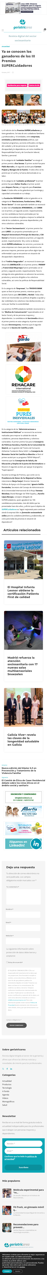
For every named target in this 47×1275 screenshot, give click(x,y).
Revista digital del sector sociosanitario (23, 38)
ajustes (22, 1267)
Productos (6, 1084)
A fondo (5, 1091)
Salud (4, 1105)
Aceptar (7, 1271)
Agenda (5, 1094)
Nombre (9, 909)
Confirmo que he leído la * (21, 1157)
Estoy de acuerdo (15, 962)
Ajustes (17, 1271)
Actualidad (6, 46)
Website (9, 936)
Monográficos (8, 1101)
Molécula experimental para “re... (28, 1191)
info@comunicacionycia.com (17, 1000)
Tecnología (7, 1087)
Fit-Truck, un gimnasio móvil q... (28, 1208)
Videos (5, 1098)
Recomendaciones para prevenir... (25, 1226)
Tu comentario (12, 887)
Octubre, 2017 (6, 72)
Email (8, 922)
